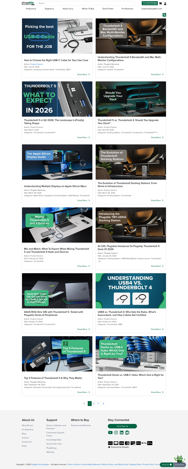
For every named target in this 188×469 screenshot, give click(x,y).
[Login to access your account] (165, 4)
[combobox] (86, 3)
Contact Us (27, 442)
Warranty (50, 452)
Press (24, 446)
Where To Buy (88, 8)
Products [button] (30, 8)
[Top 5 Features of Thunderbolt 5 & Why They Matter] (57, 353)
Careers (25, 437)
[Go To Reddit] (127, 433)
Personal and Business (81, 425)
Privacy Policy (148, 464)
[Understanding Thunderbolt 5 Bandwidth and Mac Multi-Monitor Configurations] (131, 36)
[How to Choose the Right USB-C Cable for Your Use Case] (57, 36)
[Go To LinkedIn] (121, 433)
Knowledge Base (54, 440)
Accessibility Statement (91, 464)
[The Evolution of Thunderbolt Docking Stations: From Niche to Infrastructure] (131, 162)
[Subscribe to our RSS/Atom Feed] (164, 14)
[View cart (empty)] (161, 4)
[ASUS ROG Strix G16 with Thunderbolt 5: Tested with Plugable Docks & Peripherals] (57, 290)
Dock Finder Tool (54, 444)
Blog (24, 433)
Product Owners (36, 64)
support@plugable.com (151, 8)
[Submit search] (138, 3)
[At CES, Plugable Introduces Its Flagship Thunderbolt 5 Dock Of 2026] (131, 225)
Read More (83, 74)
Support (48, 8)
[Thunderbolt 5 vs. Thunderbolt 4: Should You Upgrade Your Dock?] (131, 99)
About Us (67, 8)
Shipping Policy (136, 464)
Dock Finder (108, 8)
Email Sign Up (122, 426)
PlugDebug (51, 448)
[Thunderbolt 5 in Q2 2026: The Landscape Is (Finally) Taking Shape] (57, 99)
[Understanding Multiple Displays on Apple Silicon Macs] (57, 162)
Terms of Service (74, 464)
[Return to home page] (28, 3)
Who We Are (27, 425)
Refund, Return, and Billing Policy (115, 464)
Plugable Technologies (40, 464)
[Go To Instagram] (116, 433)
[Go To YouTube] (110, 433)
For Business (127, 8)
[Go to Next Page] (103, 403)
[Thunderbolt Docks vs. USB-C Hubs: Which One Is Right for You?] (131, 353)
